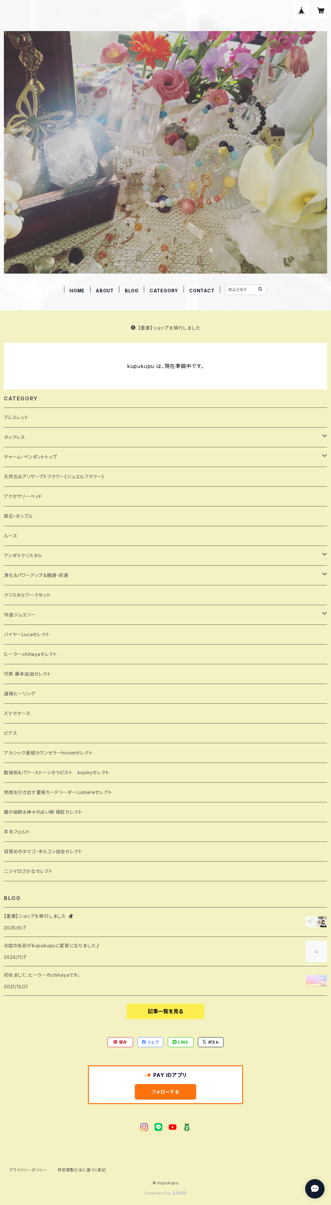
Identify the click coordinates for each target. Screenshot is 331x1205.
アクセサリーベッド (23, 496)
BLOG (132, 290)
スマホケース (17, 713)
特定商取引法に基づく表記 (82, 1169)
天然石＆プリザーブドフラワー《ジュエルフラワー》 (54, 476)
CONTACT (202, 290)
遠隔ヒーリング (19, 693)
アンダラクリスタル (23, 555)
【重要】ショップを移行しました (169, 328)
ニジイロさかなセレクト (28, 871)
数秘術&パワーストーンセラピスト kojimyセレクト (57, 772)
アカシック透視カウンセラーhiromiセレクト (48, 752)
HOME (77, 290)
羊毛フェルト (17, 831)
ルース (10, 535)
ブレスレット (16, 417)
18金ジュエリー (19, 614)
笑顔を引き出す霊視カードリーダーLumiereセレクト (58, 792)
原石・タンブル (18, 516)
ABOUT (105, 290)
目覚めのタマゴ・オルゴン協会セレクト (43, 851)
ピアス (10, 733)
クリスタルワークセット (27, 595)
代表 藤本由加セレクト (27, 674)
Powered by (158, 1193)
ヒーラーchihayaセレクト (30, 654)
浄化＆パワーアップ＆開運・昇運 (36, 575)
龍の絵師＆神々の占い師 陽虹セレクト (43, 812)
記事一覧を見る (165, 1011)
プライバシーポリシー (28, 1169)
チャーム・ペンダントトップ (30, 457)
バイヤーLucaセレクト (27, 634)
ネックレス (14, 437)
